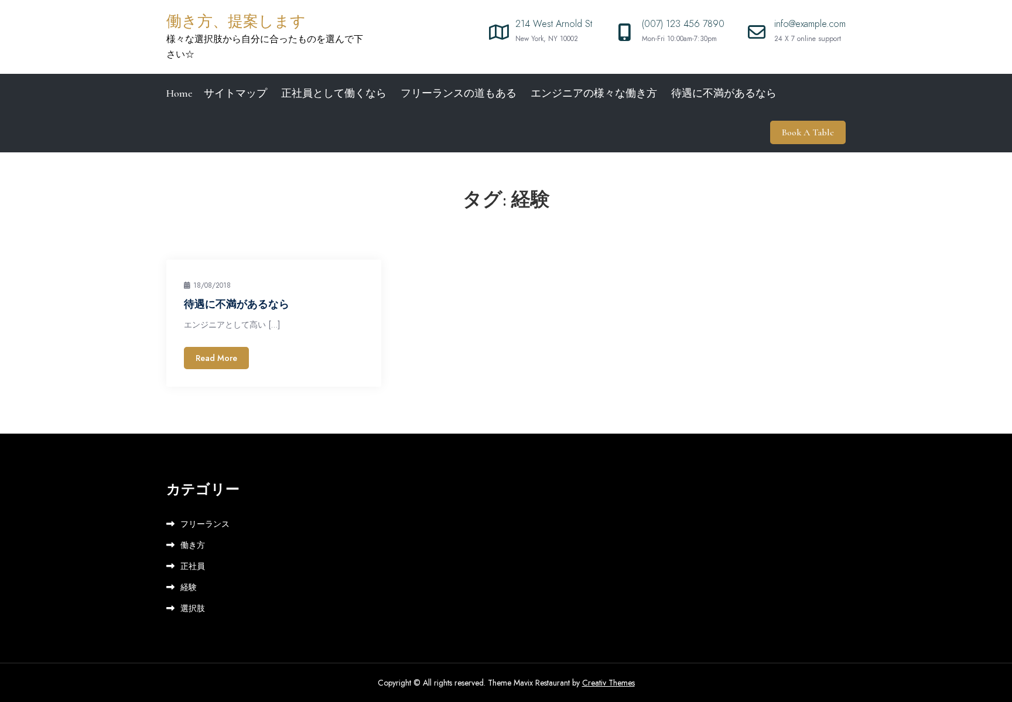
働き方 (192, 545)
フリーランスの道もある (459, 93)
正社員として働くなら (334, 93)
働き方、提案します (236, 21)
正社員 (192, 566)
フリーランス (205, 524)
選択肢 (192, 608)
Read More (216, 358)
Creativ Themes (608, 683)
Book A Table (808, 132)
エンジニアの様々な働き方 (594, 93)
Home (179, 93)
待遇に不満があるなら (724, 93)
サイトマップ (235, 93)
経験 (188, 587)
